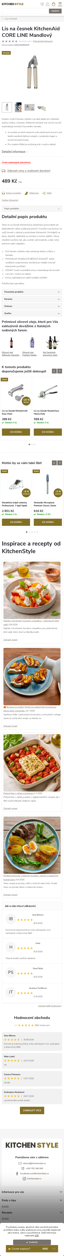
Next (59, 371)
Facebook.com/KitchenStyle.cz (34, 1173)
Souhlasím (33, 1242)
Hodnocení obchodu (32, 1017)
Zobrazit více (32, 1110)
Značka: (10, 200)
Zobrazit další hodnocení (49, 1006)
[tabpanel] (16, 408)
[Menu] (60, 4)
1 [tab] (29, 444)
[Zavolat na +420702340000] (42, 4)
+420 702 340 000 (34, 1168)
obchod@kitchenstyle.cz (34, 1163)
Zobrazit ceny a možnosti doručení (28, 171)
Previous (54, 371)
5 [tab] (37, 532)
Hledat (55, 11)
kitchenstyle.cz (34, 1178)
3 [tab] (34, 444)
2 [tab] (32, 444)
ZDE (37, 1235)
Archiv (5, 1206)
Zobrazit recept (10, 639)
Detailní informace (13, 152)
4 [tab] (34, 532)
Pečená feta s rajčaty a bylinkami (18, 793)
